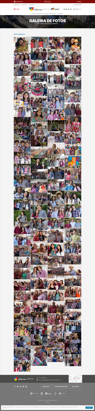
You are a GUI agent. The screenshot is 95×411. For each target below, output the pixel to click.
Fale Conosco (60, 13)
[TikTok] (69, 9)
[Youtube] (66, 9)
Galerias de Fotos (44, 23)
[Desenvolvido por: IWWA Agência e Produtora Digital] (47, 402)
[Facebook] (15, 387)
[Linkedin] (70, 9)
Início (38, 23)
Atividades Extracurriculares (50, 13)
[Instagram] (64, 9)
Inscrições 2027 (77, 4)
